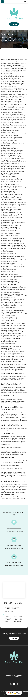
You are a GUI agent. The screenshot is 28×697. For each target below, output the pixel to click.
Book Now (14, 24)
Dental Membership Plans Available (14, 565)
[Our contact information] (2, 1)
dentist (20, 366)
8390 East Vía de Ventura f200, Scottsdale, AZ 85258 (14, 676)
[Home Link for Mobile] (14, 13)
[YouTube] (14, 684)
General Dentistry (13, 59)
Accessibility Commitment (22, 691)
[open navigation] (25, 2)
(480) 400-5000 (14, 680)
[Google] (11, 684)
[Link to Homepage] (14, 657)
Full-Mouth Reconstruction (14, 545)
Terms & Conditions (4, 691)
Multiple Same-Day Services (14, 528)
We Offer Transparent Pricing (14, 562)
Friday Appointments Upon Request (14, 531)
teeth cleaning (7, 399)
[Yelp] (17, 684)
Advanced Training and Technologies (14, 548)
